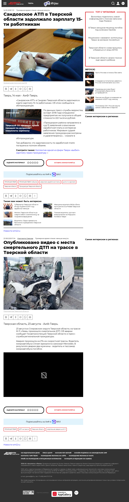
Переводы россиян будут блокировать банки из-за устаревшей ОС (105, 91)
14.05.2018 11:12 (9, 10)
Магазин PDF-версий (63, 453)
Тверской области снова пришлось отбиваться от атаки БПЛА (105, 49)
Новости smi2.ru (12, 231)
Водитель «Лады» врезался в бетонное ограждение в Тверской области (27, 223)
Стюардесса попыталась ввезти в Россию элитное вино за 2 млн (108, 82)
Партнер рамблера (43, 492)
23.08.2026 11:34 (9, 238)
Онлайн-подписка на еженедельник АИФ (90, 453)
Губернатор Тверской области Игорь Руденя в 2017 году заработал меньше (26, 207)
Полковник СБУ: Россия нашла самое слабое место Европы (107, 106)
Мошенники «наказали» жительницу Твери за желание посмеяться (105, 39)
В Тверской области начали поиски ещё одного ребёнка (105, 59)
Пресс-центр (47, 453)
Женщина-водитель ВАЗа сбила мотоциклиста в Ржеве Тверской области (67, 207)
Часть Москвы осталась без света (108, 73)
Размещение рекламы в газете (81, 456)
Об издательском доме (30, 453)
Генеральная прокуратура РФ (15, 83)
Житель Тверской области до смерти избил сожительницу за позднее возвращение (26, 215)
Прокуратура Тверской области (16, 311)
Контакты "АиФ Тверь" (29, 456)
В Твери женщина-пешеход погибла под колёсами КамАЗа (105, 29)
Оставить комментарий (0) (64, 163)
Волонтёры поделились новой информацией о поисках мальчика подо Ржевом (105, 19)
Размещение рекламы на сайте (53, 456)
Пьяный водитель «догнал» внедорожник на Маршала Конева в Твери (65, 215)
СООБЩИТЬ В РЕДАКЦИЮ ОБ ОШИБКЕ (78, 459)
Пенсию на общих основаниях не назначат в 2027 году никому (108, 98)
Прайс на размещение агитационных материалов (41, 459)
